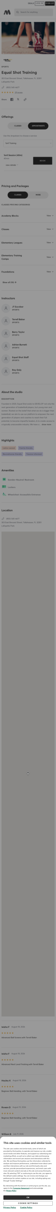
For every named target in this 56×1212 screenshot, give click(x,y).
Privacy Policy (11, 1191)
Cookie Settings (28, 1203)
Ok (28, 1198)
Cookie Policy (26, 1208)
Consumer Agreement (21, 1188)
